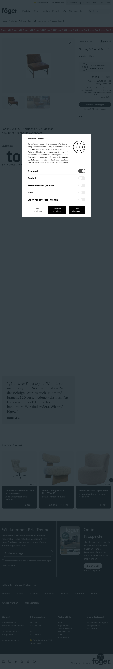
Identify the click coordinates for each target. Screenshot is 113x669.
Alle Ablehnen (38, 209)
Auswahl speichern (57, 209)
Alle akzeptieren (77, 209)
